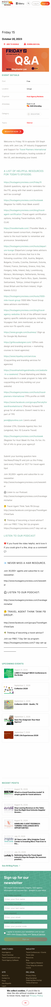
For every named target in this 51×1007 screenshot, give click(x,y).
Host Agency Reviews (35, 96)
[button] (20, 3)
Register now (11, 131)
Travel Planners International (33, 149)
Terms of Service (38, 934)
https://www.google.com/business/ (20, 332)
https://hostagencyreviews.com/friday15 (23, 182)
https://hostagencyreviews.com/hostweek (23, 200)
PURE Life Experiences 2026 (26, 735)
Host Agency (6, 952)
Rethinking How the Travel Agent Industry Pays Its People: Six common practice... (30, 857)
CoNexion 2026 (21, 688)
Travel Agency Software (10, 960)
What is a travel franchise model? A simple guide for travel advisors (29, 793)
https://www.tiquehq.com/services (20, 356)
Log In (4, 986)
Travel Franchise (7, 955)
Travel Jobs (30, 955)
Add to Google (13, 44)
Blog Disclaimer (34, 979)
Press (4, 981)
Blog (27, 960)
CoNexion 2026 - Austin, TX (26, 704)
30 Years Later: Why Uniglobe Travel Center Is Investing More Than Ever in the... (30, 841)
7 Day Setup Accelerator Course (34, 967)
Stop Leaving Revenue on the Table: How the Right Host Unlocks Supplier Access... (29, 810)
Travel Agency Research (34, 963)
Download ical (33, 44)
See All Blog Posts (10, 866)
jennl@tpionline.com (13, 420)
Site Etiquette (6, 983)
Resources (29, 958)
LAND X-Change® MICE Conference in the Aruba (30, 674)
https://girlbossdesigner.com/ (17, 342)
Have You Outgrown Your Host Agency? (27, 721)
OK (25, 1003)
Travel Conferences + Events (36, 952)
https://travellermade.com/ (16, 228)
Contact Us (6, 978)
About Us (5, 975)
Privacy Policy (21, 934)
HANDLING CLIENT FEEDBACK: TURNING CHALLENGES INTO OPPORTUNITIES (27, 826)
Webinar (30, 123)
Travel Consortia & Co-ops (11, 958)
